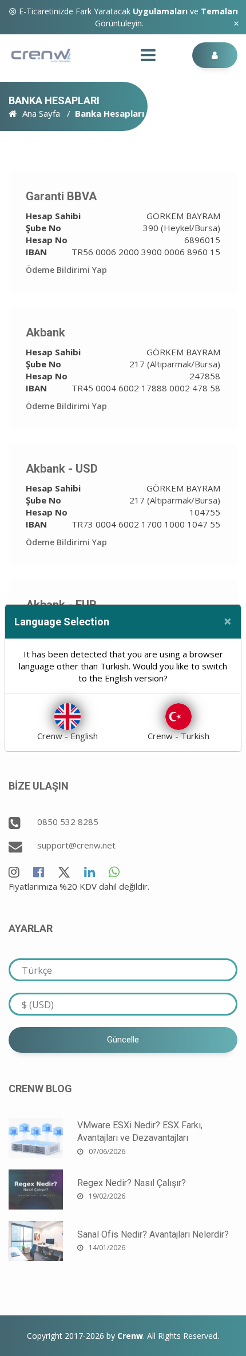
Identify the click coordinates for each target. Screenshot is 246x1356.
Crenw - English (67, 736)
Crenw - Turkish (178, 736)
